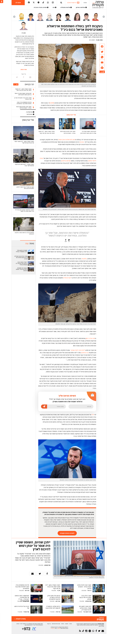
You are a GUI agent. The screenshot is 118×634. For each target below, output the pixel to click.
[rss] (80, 631)
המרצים (82, 142)
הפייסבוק (83, 353)
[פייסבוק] (29, 3)
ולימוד (76, 350)
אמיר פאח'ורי (26, 612)
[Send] (61, 2)
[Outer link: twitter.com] (17, 77)
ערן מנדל (52, 628)
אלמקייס (84, 259)
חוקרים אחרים (67, 278)
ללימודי (94, 161)
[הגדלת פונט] (103, 72)
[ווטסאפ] (48, 2)
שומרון (73, 350)
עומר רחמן (58, 601)
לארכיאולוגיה (68, 140)
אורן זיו (97, 40)
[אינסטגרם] (53, 2)
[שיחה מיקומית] (100, 619)
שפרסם (68, 161)
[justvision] (34, 629)
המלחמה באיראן (81, 7)
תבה (93, 338)
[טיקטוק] (43, 3)
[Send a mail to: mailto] (30, 77)
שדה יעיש (27, 590)
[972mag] (26, 629)
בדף (87, 353)
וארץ (63, 140)
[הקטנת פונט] (100, 72)
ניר (89, 338)
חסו (87, 338)
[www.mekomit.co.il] (31, 252)
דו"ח (93, 415)
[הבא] (14, 17)
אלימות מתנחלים (65, 7)
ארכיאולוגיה (29, 112)
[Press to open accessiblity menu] (1, 1)
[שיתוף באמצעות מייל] (102, 62)
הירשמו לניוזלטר (71, 3)
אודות (85, 3)
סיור (80, 350)
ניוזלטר (62, 623)
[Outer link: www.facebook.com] (23, 77)
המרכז (41, 158)
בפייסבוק (63, 161)
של (91, 338)
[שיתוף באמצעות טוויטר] (102, 51)
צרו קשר (49, 623)
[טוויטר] (34, 3)
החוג (73, 140)
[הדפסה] (102, 67)
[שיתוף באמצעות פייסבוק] (102, 46)
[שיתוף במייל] (32, 573)
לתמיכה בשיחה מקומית (67, 533)
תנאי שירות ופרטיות (56, 623)
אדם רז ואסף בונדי (87, 612)
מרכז (82, 350)
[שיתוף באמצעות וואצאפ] (102, 57)
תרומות (66, 623)
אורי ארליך (58, 612)
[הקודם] (104, 17)
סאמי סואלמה (88, 601)
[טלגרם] (38, 3)
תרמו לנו (18, 3)
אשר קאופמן (47, 565)
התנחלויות (29, 114)
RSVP (59, 628)
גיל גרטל (89, 590)
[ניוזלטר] (103, 631)
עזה (54, 7)
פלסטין (90, 161)
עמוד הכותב (23, 69)
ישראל (60, 140)
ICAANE (51, 103)
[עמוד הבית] (98, 4)
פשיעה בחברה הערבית (40, 7)
